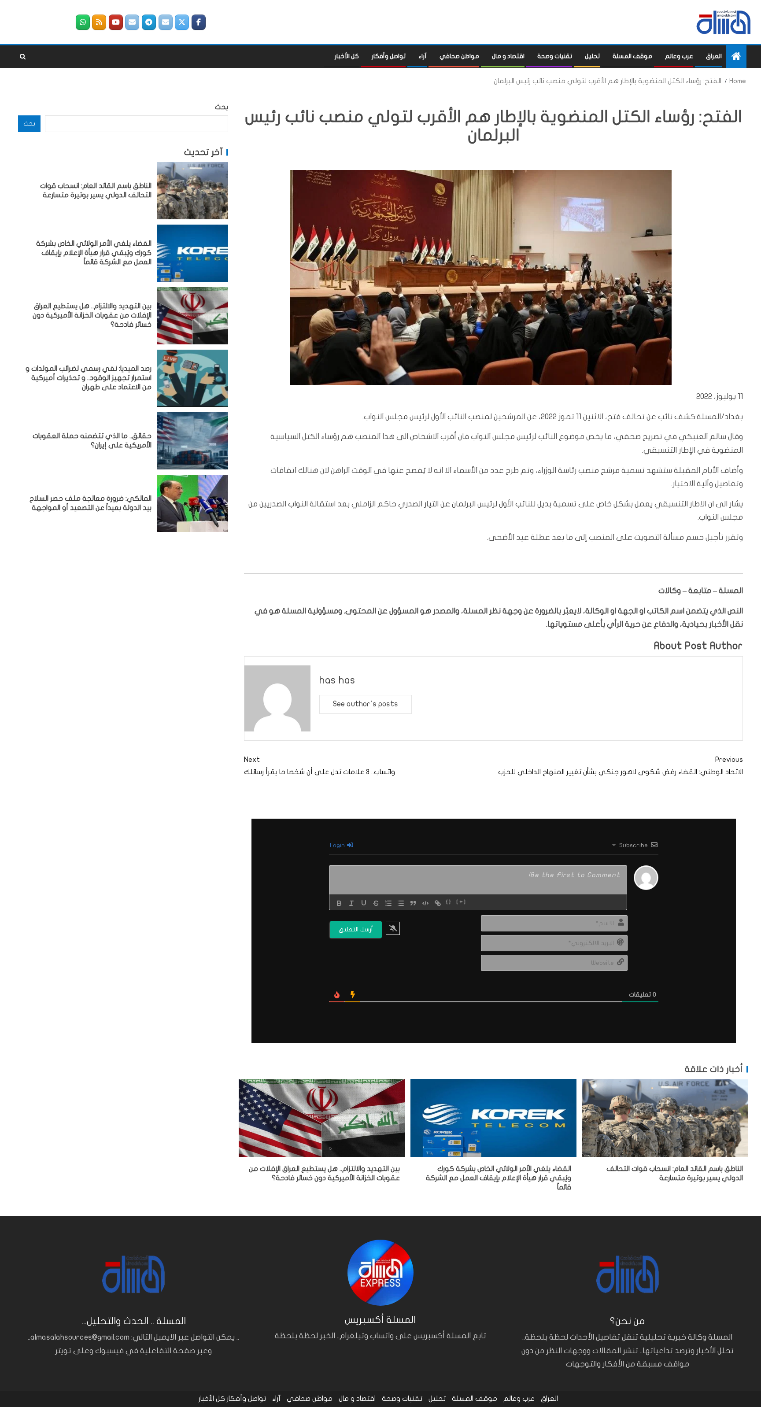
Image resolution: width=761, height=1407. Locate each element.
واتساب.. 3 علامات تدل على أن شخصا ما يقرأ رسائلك (319, 765)
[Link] (438, 903)
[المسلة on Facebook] (199, 22)
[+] (461, 902)
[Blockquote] (413, 903)
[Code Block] (425, 903)
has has (337, 680)
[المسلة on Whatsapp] (83, 22)
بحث (221, 107)
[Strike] (376, 903)
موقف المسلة (632, 56)
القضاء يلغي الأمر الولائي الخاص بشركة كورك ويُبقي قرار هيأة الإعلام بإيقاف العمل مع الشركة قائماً (498, 1178)
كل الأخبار (347, 56)
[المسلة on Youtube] (116, 22)
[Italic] (351, 903)
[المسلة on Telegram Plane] (149, 22)
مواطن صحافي (459, 56)
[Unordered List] (401, 903)
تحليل (592, 56)
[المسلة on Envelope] (166, 22)
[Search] (22, 56)
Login (338, 845)
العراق (714, 56)
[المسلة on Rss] (99, 22)
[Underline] (364, 903)
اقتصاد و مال (508, 56)
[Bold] (339, 903)
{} (449, 902)
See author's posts (365, 704)
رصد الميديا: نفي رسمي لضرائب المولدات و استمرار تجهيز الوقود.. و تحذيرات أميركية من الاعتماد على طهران (88, 378)
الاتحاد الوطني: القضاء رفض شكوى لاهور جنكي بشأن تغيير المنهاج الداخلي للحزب (620, 765)
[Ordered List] (388, 903)
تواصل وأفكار (389, 56)
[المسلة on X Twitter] (182, 22)
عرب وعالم (679, 56)
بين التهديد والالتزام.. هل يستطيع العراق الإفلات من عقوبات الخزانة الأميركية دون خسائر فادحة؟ (92, 316)
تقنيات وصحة (554, 56)
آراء (422, 56)
